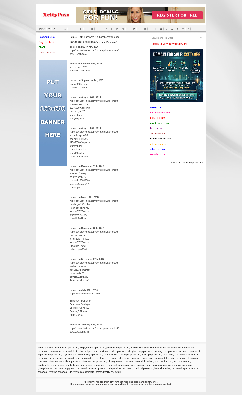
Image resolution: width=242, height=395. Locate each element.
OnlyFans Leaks (47, 42)
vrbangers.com (157, 149)
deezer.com (156, 107)
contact (167, 384)
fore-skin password (175, 358)
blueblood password (143, 368)
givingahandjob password (50, 368)
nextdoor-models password (113, 351)
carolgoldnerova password (79, 365)
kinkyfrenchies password (81, 372)
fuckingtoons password (166, 351)
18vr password (110, 354)
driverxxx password (98, 368)
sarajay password (183, 365)
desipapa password (151, 354)
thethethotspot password (85, 351)
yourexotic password (48, 347)
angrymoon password (76, 368)
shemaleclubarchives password (65, 361)
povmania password (163, 365)
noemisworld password (142, 347)
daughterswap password (140, 351)
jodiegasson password (117, 347)
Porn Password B (87, 37)
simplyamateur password (92, 347)
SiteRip (42, 47)
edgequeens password (105, 365)
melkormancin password (61, 358)
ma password (144, 365)
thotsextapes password (94, 361)
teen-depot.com (158, 154)
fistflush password (58, 372)
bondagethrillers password (51, 365)
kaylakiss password (73, 354)
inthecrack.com (158, 144)
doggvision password (166, 347)
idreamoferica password (104, 358)
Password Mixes (47, 37)
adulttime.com (157, 133)
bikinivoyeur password (60, 351)
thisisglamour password (178, 361)
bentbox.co (156, 128)
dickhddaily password (174, 354)
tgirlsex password (69, 347)
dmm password (83, 358)
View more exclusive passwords (186, 162)
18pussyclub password (49, 354)
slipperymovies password (120, 361)
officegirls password (130, 354)
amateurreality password (108, 372)
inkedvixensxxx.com (160, 138)
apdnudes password (189, 351)
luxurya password (93, 354)
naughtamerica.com (160, 112)
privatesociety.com (160, 123)
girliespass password (154, 358)
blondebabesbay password (168, 368)
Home (41, 28)
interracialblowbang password (150, 361)
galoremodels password (130, 358)
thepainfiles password (120, 368)
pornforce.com (157, 117)
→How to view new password (168, 43)
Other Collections (47, 52)
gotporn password (127, 365)
